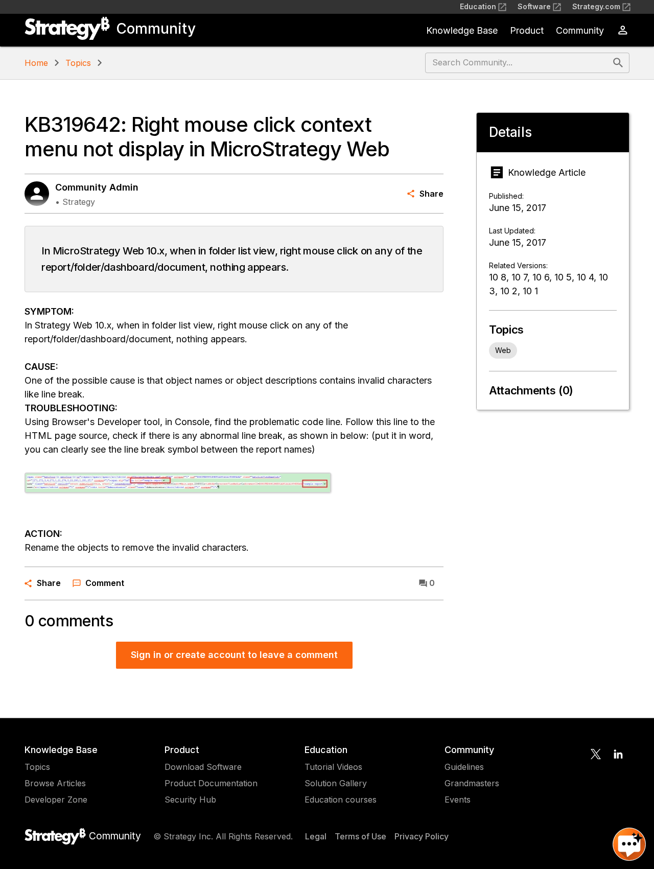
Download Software (203, 767)
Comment (104, 583)
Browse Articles (55, 783)
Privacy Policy (421, 836)
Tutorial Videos (333, 767)
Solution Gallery (336, 783)
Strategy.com (596, 6)
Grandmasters (472, 783)
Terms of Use (360, 836)
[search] (618, 62)
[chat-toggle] (629, 844)
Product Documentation (211, 783)
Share (431, 194)
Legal (315, 836)
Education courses (341, 799)
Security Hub (190, 799)
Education (478, 6)
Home (36, 63)
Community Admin (96, 187)
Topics (78, 63)
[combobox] (518, 63)
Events (458, 799)
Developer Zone (56, 799)
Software (534, 6)
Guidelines (464, 767)
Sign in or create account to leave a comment (234, 654)
